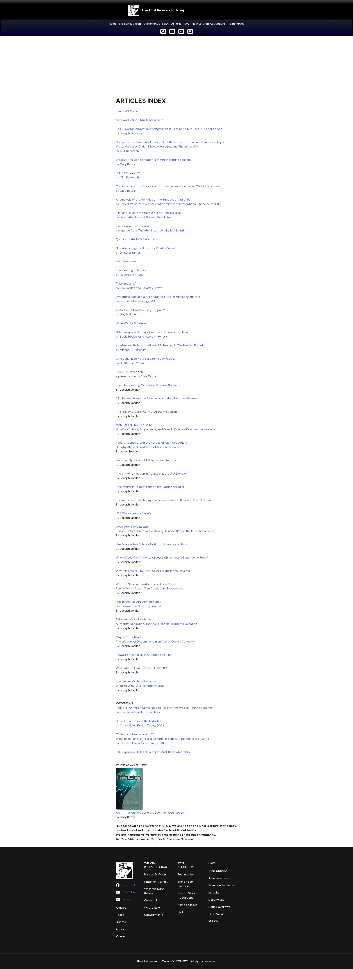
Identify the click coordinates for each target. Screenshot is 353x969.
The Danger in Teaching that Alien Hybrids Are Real (150, 487)
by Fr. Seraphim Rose (129, 275)
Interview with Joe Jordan (133, 226)
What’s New (152, 908)
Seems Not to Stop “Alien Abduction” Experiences (149, 588)
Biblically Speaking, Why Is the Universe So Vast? (148, 385)
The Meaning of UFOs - (131, 270)
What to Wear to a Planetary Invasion (141, 686)
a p (118, 376)
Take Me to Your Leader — (133, 619)
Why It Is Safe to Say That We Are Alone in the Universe (153, 571)
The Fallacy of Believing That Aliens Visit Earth (146, 412)
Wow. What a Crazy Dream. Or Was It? (141, 668)
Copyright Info (153, 915)
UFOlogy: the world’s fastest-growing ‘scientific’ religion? (154, 160)
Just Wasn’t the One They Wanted (139, 606)
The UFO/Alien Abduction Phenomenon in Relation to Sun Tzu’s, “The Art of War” (169, 129)
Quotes (121, 922)
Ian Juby (214, 892)
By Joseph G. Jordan (130, 133)
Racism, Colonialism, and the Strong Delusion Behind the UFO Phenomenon (165, 531)
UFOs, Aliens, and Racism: (132, 527)
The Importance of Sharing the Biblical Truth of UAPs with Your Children (163, 500)
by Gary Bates (125, 164)
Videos (120, 936)
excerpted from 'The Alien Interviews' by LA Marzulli (150, 230)
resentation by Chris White (138, 376)
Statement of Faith (156, 24)
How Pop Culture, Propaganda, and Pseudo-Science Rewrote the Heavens (165, 429)
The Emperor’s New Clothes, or (136, 681)
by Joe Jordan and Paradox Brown (139, 288)
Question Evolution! (221, 885)
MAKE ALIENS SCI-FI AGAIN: (134, 425)
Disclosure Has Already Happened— (140, 602)
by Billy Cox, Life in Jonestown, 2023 (140, 743)
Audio (120, 929)
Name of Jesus (187, 905)
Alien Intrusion (217, 871)
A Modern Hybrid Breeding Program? (140, 310)
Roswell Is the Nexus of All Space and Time (144, 655)
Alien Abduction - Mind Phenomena (139, 120)
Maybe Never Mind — (130, 637)
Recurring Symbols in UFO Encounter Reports (146, 460)
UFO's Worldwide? (128, 173)
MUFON (213, 921)
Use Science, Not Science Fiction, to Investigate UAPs (151, 544)
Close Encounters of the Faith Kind (139, 721)
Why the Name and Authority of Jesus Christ (146, 584)
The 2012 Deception (129, 372)
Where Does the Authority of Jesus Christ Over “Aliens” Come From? (162, 557)
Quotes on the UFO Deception (136, 239)
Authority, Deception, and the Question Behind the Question (156, 624)
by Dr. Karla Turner (128, 252)
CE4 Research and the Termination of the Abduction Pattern (157, 398)
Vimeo (127, 899)
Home (113, 24)
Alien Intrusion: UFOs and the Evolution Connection (150, 812)
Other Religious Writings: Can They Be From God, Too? (152, 332)
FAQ (186, 24)
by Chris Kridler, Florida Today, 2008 (140, 725)
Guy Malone (216, 914)
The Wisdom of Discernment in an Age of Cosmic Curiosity (155, 641)
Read (202, 204)
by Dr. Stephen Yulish (130, 363)
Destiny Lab (216, 900)
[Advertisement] (176, 63)
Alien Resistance (219, 878)
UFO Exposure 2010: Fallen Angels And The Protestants (153, 752)
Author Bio (213, 204)
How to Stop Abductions (209, 24)
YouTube (129, 892)
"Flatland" (122, 213)
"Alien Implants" (126, 283)
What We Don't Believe (131, 323)
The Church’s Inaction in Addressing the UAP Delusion (152, 473)
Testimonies (236, 24)
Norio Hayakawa (219, 907)
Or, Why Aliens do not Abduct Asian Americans (148, 447)
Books (120, 915)
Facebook (129, 885)
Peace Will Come (127, 111)
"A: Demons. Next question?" (135, 734)
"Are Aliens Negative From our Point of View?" (146, 248)
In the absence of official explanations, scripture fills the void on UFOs (162, 739)
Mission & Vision (130, 24)
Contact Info (152, 900)
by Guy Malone (126, 314)
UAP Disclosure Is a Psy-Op (134, 513)
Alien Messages (126, 261)
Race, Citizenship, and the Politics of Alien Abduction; (151, 443)
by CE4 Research (127, 151)
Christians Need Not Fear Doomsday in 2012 (145, 359)
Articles (176, 24)
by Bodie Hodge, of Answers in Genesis (142, 336)
